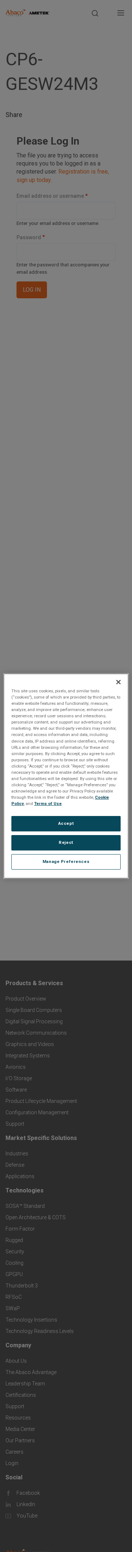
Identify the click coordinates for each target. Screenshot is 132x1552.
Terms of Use (48, 803)
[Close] (118, 682)
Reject (66, 842)
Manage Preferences (66, 861)
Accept (66, 823)
